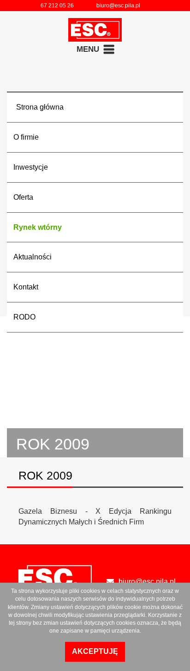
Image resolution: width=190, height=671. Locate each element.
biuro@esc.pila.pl (118, 5)
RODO (24, 317)
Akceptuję (95, 651)
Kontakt (25, 287)
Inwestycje (30, 167)
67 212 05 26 (57, 5)
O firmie (26, 137)
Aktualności (32, 257)
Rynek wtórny (37, 227)
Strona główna (40, 107)
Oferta (23, 197)
